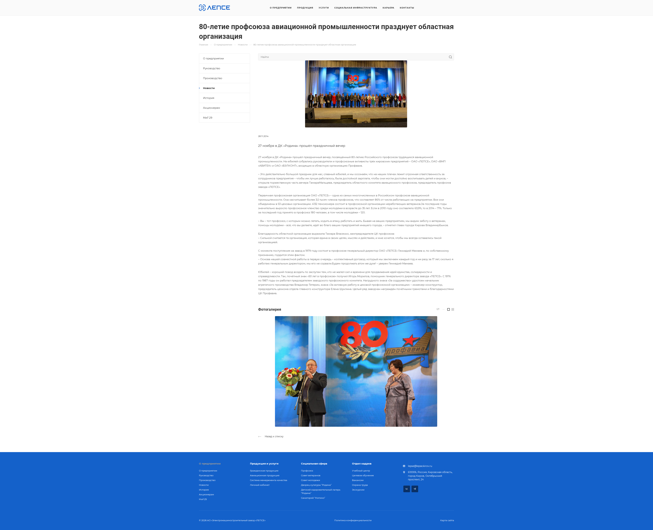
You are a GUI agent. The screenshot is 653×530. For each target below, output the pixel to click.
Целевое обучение (363, 475)
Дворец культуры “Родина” (316, 485)
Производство (212, 78)
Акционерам (211, 107)
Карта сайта (447, 520)
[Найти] (451, 56)
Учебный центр (361, 470)
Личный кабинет (260, 485)
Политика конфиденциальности (353, 520)
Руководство (211, 68)
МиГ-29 (207, 117)
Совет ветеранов (310, 475)
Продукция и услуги (264, 463)
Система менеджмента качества (268, 480)
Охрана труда (360, 485)
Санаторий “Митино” (313, 497)
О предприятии (213, 58)
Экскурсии (358, 489)
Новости (209, 88)
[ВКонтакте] (406, 489)
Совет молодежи (310, 480)
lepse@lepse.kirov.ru (420, 466)
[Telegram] (415, 489)
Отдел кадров (361, 463)
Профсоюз (307, 470)
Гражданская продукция (264, 470)
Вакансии (358, 480)
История (208, 98)
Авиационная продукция (264, 475)
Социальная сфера (314, 463)
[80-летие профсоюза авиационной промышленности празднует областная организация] (356, 93)
